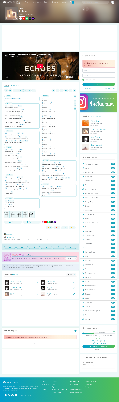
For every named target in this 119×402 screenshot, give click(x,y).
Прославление (99, 273)
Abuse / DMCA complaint (59, 389)
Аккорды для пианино (76, 389)
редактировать (43, 266)
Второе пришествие (99, 197)
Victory (49, 293)
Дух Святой (99, 210)
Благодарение (99, 172)
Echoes (12, 293)
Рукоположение (99, 290)
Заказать (63, 2)
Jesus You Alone (15, 281)
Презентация (15, 85)
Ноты (43, 387)
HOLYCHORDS (18, 255)
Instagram (89, 384)
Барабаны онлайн (75, 387)
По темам (44, 389)
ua (22, 395)
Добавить (55, 2)
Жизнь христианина (99, 222)
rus (25, 395)
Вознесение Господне (99, 193)
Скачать (14, 222)
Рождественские (99, 286)
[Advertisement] (40, 38)
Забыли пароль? (109, 88)
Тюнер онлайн (74, 384)
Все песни (70, 274)
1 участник (11, 237)
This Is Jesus (95, 121)
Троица (99, 306)
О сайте (54, 384)
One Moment (51, 281)
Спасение (99, 302)
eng (29, 395)
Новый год (99, 260)
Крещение (99, 239)
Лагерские (99, 243)
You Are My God (15, 287)
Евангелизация (99, 214)
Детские (99, 206)
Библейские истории (99, 164)
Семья (99, 298)
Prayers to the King (98, 129)
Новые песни (45, 384)
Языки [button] (46, 2)
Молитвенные (99, 248)
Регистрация (86, 88)
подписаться (71, 258)
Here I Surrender (96, 145)
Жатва (99, 218)
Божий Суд (99, 176)
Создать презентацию (76, 392)
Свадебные (99, 294)
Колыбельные (99, 235)
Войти (99, 84)
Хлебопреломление (99, 315)
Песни (27, 2)
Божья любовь (99, 180)
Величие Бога (99, 185)
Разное (99, 281)
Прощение (99, 277)
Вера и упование (99, 189)
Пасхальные (99, 265)
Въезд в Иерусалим (99, 202)
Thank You (50, 287)
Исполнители (36, 2)
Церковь (99, 319)
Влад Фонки (9, 234)
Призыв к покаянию (99, 269)
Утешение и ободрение (99, 311)
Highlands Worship (26, 14)
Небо (99, 256)
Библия (99, 168)
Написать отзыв (56, 392)
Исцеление (99, 231)
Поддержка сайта (57, 387)
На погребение (99, 252)
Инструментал (99, 227)
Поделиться (32, 222)
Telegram (88, 387)
